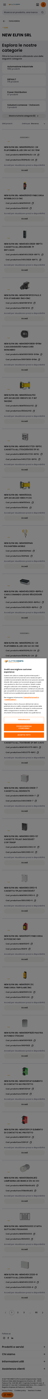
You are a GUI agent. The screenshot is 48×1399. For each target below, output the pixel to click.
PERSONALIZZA (24, 720)
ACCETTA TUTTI (24, 735)
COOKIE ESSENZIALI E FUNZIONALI (24, 727)
